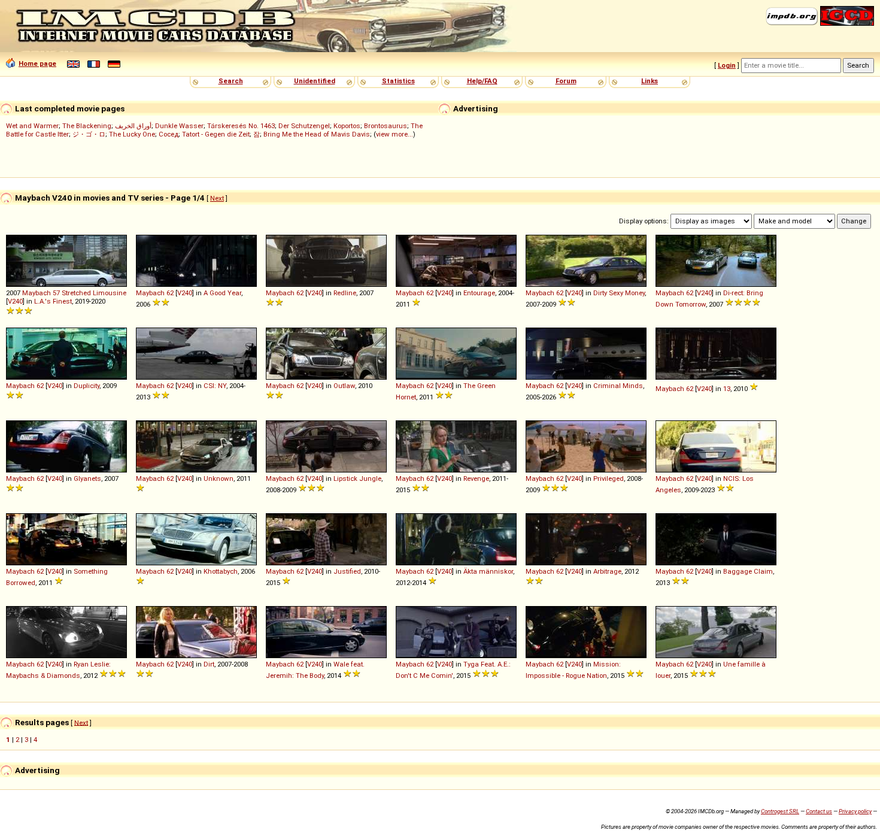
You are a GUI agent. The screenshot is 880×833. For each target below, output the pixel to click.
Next (217, 198)
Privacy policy (855, 811)
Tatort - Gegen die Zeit (216, 134)
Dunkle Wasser (179, 126)
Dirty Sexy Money (619, 293)
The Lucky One (132, 134)
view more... (394, 134)
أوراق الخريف (133, 126)
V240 (15, 301)
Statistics (398, 81)
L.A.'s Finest (53, 301)
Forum (566, 81)
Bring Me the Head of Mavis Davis (316, 134)
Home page (37, 63)
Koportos (346, 126)
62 (170, 293)
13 (726, 388)
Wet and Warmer (32, 126)
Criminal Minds (618, 385)
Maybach (36, 293)
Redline (344, 293)
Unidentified (314, 81)
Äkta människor (488, 571)
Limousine (109, 293)
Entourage (479, 293)
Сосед (168, 134)
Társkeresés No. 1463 (241, 126)
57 (56, 293)
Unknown (218, 478)
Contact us (819, 811)
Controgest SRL (780, 811)
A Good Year (222, 293)
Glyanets (87, 478)
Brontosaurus (385, 126)
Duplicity (86, 385)
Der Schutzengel (304, 126)
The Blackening (86, 126)
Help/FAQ (482, 81)
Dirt (209, 664)
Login (727, 65)
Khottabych (221, 571)
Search (231, 81)
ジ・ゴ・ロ (88, 134)
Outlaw (344, 385)
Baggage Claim (748, 571)
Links (649, 81)
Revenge (476, 478)
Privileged (608, 478)
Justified (347, 571)
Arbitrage (607, 571)
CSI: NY (215, 385)
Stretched (76, 293)
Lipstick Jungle (357, 478)
